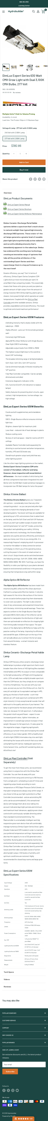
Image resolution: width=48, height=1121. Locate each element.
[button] (23, 1118)
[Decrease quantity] (13, 153)
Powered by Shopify (8, 1116)
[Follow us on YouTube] (17, 1090)
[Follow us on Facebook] (4, 1090)
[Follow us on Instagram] (12, 1090)
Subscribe (10, 1071)
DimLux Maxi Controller (15, 758)
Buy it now (24, 170)
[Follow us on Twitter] (8, 1090)
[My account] (38, 11)
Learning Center (24, 6)
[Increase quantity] (26, 153)
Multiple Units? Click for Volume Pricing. (18, 114)
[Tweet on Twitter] (39, 179)
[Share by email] (44, 179)
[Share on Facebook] (30, 179)
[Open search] (33, 11)
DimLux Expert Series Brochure (19, 209)
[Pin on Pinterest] (35, 179)
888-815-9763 (24, 2)
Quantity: (6, 154)
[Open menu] (3, 12)
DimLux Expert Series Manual (18, 205)
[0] (43, 11)
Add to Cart (24, 162)
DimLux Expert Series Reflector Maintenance (24, 214)
